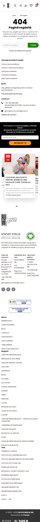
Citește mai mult (13, 195)
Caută (33, 45)
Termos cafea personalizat (12, 68)
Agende (4, 391)
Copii (3, 437)
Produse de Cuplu (8, 407)
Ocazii (4, 403)
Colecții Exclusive (9, 411)
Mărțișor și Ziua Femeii (10, 359)
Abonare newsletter (10, 487)
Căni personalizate (9, 71)
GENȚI (3, 395)
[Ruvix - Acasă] (9, 220)
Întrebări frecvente (9, 475)
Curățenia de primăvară (11, 425)
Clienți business (7, 325)
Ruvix (14, 15)
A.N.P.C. (4, 495)
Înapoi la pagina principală (20, 50)
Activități (5, 383)
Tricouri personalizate (10, 64)
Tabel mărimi (6, 345)
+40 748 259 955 (11, 103)
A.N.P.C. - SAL (6, 499)
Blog (3, 329)
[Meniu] (4, 5)
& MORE (4, 415)
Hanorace (5, 371)
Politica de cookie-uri (11, 463)
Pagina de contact (8, 114)
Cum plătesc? (7, 337)
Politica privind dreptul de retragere (17, 459)
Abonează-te (20, 143)
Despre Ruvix (6, 321)
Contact (5, 333)
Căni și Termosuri (8, 387)
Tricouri (5, 367)
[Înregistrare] (25, 5)
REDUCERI (5, 399)
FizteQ (26, 515)
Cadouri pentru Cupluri (11, 363)
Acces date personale (10, 479)
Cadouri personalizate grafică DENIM (17, 441)
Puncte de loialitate (10, 349)
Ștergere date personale (11, 483)
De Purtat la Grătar (10, 433)
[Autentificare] (20, 5)
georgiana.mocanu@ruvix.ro (16, 111)
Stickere (4, 379)
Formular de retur (9, 467)
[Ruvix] (11, 5)
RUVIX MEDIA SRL (26, 512)
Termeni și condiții (9, 451)
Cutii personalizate (9, 75)
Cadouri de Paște (8, 429)
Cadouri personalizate (11, 355)
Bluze (3, 375)
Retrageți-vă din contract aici (15, 471)
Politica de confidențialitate (14, 455)
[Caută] (15, 5)
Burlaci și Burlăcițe (9, 445)
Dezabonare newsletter (11, 491)
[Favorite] (31, 5)
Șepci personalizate (9, 78)
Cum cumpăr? (7, 341)
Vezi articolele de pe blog (11, 93)
